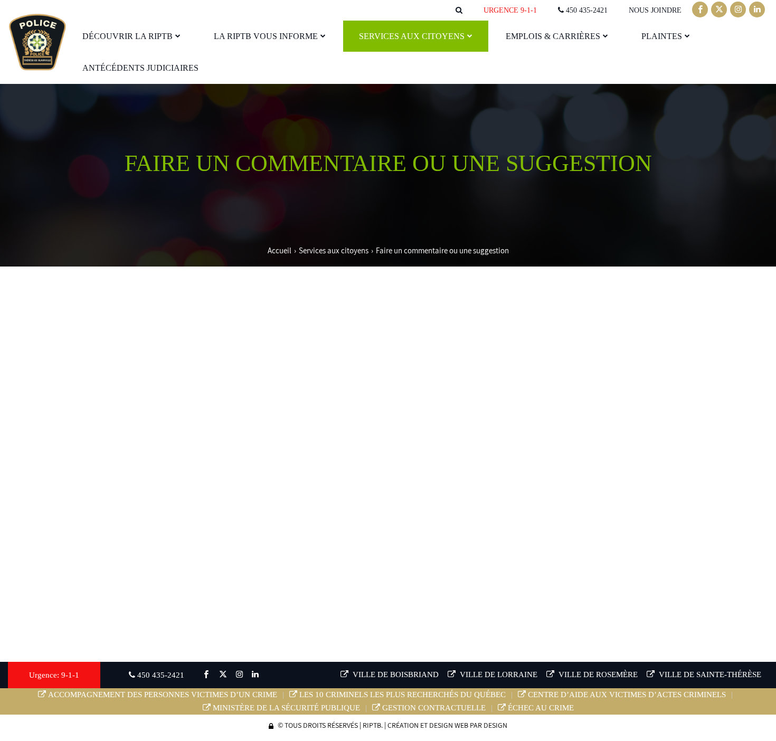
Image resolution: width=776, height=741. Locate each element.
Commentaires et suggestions (108, 453)
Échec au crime (541, 708)
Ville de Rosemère (597, 674)
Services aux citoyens (412, 36)
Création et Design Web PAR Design (447, 725)
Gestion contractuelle (434, 708)
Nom (451, 388)
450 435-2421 (586, 10)
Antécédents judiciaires (140, 67)
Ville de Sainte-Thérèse (709, 674)
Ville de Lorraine (497, 674)
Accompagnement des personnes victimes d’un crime (162, 694)
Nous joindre (655, 10)
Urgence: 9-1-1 (54, 675)
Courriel (460, 420)
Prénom (77, 388)
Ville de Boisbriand (395, 674)
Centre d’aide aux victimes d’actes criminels (627, 694)
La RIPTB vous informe (266, 36)
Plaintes (661, 36)
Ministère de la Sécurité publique (286, 708)
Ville (72, 355)
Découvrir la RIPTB (127, 36)
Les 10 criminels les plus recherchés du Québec (402, 694)
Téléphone (79, 420)
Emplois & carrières (553, 36)
